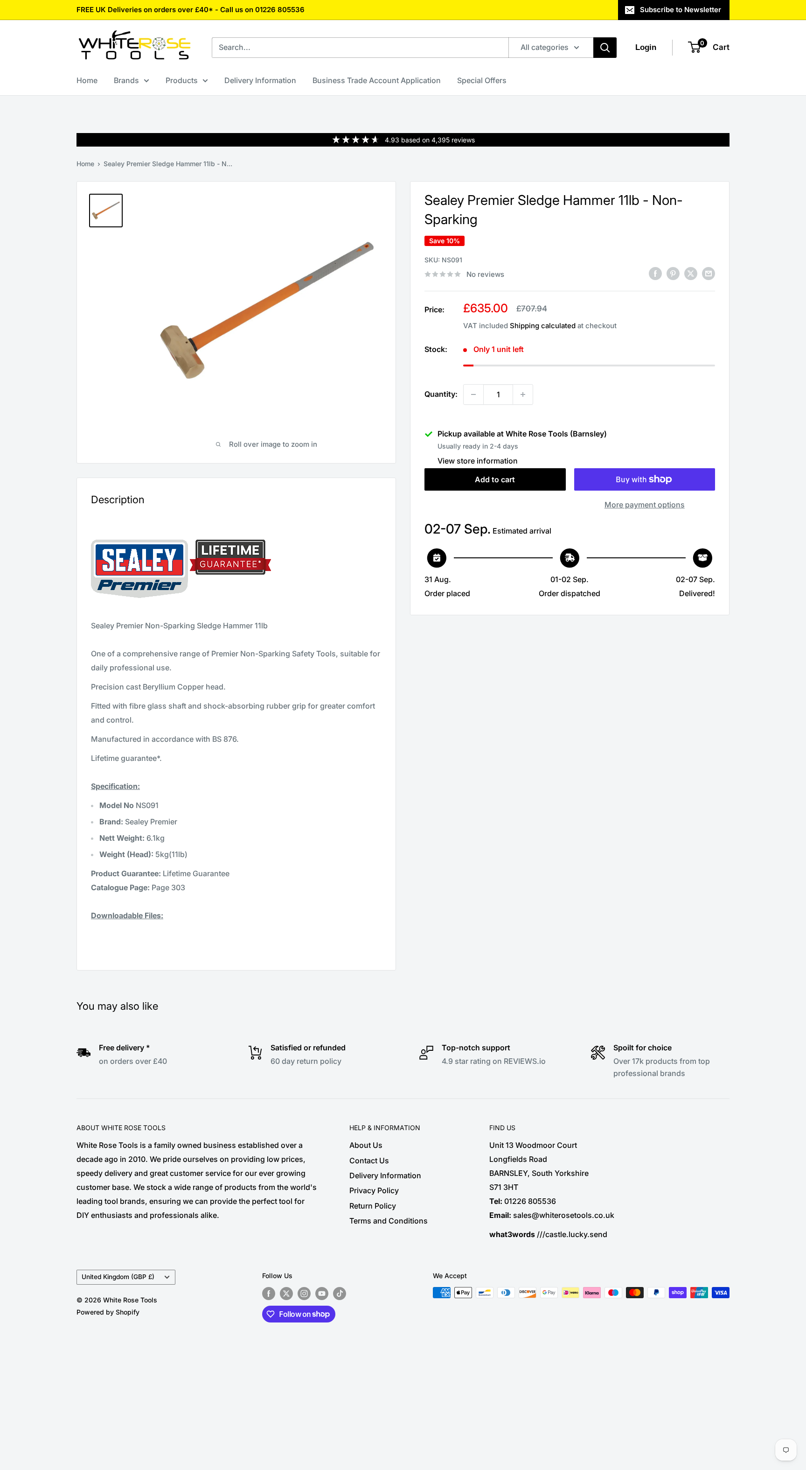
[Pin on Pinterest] (673, 274)
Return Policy (372, 1205)
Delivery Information (260, 80)
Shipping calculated (543, 325)
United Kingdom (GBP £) (118, 1276)
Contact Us (369, 1160)
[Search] (605, 47)
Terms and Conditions (388, 1220)
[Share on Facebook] (655, 274)
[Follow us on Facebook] (268, 1293)
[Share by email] (708, 274)
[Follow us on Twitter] (286, 1293)
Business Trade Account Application (377, 80)
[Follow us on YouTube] (321, 1293)
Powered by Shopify (107, 1312)
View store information (478, 460)
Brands (126, 80)
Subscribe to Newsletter (680, 9)
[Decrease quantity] (473, 394)
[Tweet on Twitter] (690, 274)
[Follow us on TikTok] (339, 1293)
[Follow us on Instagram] (304, 1293)
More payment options (644, 504)
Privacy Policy (374, 1190)
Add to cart (495, 479)
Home (86, 80)
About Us (365, 1145)
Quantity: (441, 394)
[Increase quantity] (523, 394)
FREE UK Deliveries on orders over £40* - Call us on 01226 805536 (190, 9)
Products (182, 80)
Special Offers (482, 80)
